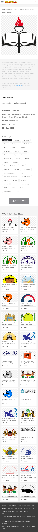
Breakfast (9, 516)
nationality (27, 169)
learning (13, 154)
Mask (9, 511)
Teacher (15, 514)
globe (13, 187)
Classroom (25, 514)
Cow (33, 508)
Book (20, 514)
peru (21, 173)
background (15, 144)
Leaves (19, 505)
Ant (9, 508)
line (18, 191)
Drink (23, 516)
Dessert (19, 516)
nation (6, 162)
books (22, 187)
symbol (23, 147)
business (15, 162)
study (25, 151)
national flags (25, 184)
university (7, 151)
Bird (16, 508)
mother (26, 511)
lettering (6, 169)
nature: (4, 505)
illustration (7, 140)
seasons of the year (10, 165)
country (17, 151)
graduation (27, 144)
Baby (13, 511)
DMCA (28, 526)
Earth (33, 505)
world (6, 184)
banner (17, 158)
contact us (19, 85)
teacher (14, 147)
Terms (8, 526)
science (27, 158)
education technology (10, 176)
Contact (22, 526)
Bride (17, 511)
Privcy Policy (15, 526)
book (5, 144)
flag (5, 147)
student (16, 169)
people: (4, 511)
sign (5, 187)
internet (23, 180)
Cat (24, 508)
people (15, 180)
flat (23, 165)
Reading (31, 514)
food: (4, 516)
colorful (23, 154)
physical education (9, 173)
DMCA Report (8, 97)
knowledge (7, 158)
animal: (4, 508)
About (3, 526)
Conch (28, 505)
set (5, 154)
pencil (6, 180)
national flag (8, 191)
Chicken (28, 508)
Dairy (14, 516)
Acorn (9, 505)
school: (4, 514)
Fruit (33, 516)
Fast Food (28, 516)
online (14, 184)
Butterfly (20, 508)
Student (10, 514)
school (17, 140)
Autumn (14, 505)
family (21, 511)
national (26, 140)
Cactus (24, 505)
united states (26, 176)
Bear (12, 508)
